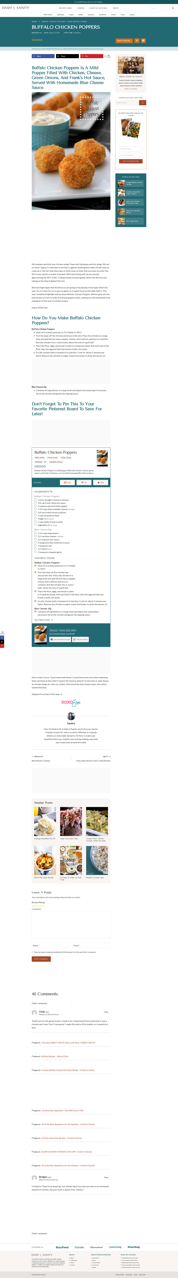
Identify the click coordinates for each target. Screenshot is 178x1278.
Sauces (132, 15)
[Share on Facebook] (143, 40)
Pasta (123, 15)
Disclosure (129, 1275)
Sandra (71, 723)
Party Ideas (61, 21)
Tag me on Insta (81, 639)
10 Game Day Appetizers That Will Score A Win (62, 1110)
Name (36, 945)
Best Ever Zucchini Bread (133, 211)
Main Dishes (47, 15)
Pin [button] (85, 482)
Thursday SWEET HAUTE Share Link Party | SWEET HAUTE (68, 1042)
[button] (33, 40)
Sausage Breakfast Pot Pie (44, 839)
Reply (106, 1012)
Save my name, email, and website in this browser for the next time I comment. (65, 952)
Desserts (91, 15)
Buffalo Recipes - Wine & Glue (54, 1056)
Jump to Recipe (123, 41)
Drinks (113, 15)
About (116, 8)
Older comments (39, 1003)
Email (77, 945)
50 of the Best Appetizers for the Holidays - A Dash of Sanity (68, 1124)
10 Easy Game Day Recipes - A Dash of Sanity (61, 1138)
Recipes (34, 21)
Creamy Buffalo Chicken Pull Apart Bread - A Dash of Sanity (67, 1070)
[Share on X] (2, 642)
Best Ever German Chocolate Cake (133, 202)
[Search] (142, 102)
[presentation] (45, 821)
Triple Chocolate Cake (69, 839)
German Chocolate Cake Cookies (133, 193)
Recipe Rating (38, 902)
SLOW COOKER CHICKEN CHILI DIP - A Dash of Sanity (66, 1151)
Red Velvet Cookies (41, 759)
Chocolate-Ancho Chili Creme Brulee (93, 759)
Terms (136, 1275)
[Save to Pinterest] (2, 646)
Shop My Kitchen (98, 8)
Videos (80, 8)
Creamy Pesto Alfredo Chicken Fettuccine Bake (96, 840)
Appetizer (60, 15)
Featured (53, 21)
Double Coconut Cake (95, 878)
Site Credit (142, 1275)
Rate (102, 482)
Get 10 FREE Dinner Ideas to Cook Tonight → (89, 2)
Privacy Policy (120, 1275)
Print (69, 482)
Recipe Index (65, 8)
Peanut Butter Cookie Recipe (134, 183)
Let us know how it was (61, 639)
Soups (71, 15)
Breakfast (102, 15)
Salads (80, 15)
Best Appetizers (132, 221)
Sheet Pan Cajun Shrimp (43, 878)
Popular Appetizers (73, 21)
